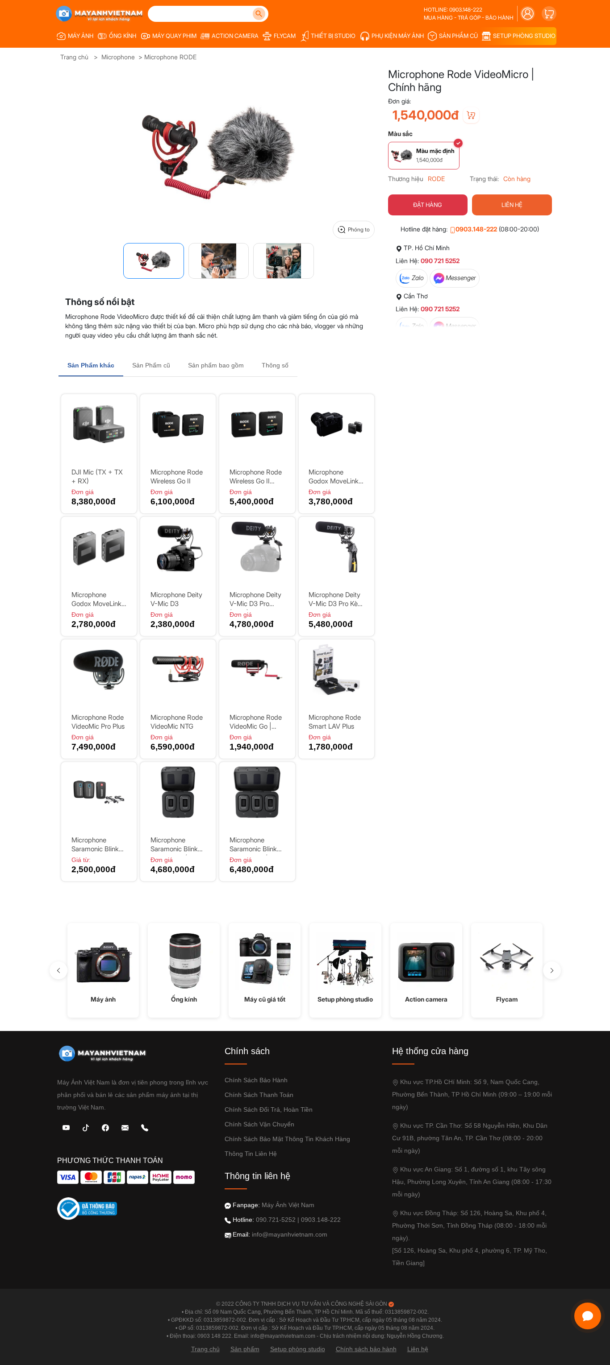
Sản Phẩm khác (90, 365)
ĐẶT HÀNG (427, 204)
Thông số (275, 365)
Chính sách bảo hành (256, 1080)
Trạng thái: (484, 178)
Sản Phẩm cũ (151, 365)
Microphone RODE (170, 57)
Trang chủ (74, 57)
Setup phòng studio (297, 1349)
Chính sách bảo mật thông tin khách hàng (287, 1138)
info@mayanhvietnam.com (289, 1234)
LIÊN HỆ (511, 204)
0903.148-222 (476, 229)
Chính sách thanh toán (259, 1094)
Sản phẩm (244, 1349)
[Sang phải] (552, 970)
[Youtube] (66, 1127)
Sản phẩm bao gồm (216, 365)
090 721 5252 (440, 260)
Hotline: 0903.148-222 (453, 9)
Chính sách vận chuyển (259, 1124)
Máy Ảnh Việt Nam (288, 1204)
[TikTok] (86, 1127)
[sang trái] (58, 970)
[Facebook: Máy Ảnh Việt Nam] (105, 1127)
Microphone (118, 57)
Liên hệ (417, 1349)
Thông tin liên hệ (251, 1153)
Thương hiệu (405, 178)
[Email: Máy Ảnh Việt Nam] (125, 1127)
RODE (436, 178)
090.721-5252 (276, 1219)
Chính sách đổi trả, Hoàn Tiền (269, 1109)
